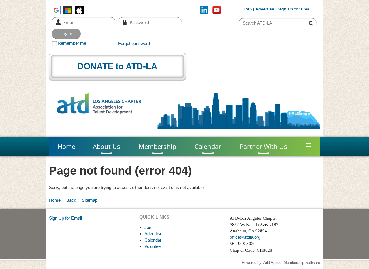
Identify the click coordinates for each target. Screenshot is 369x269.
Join (247, 9)
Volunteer (153, 246)
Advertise (264, 9)
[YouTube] (216, 10)
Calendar (152, 240)
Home (55, 200)
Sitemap (89, 200)
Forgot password (134, 43)
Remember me (72, 43)
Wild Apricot (273, 262)
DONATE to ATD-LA (117, 66)
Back (71, 200)
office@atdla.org (245, 237)
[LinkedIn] (204, 10)
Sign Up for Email (65, 218)
